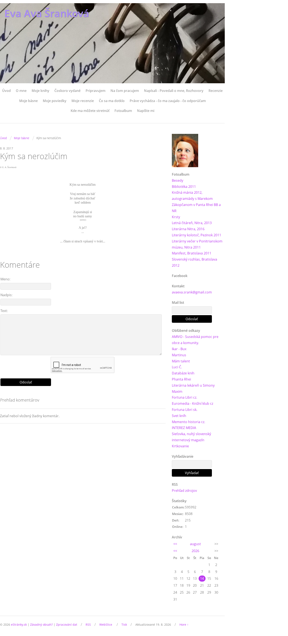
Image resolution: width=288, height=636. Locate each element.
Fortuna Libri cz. (184, 397)
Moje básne (28, 100)
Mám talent (181, 361)
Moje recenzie (82, 100)
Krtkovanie (180, 446)
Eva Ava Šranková (46, 13)
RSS (88, 625)
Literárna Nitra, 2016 (188, 229)
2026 (195, 551)
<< (175, 544)
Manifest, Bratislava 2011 (191, 253)
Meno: (5, 279)
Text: (4, 310)
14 (202, 578)
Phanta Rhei (181, 379)
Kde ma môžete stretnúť (90, 110)
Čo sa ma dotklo (112, 100)
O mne (21, 90)
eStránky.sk (19, 625)
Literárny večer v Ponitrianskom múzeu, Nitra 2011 (197, 244)
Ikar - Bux (179, 349)
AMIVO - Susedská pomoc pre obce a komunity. (195, 339)
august (195, 544)
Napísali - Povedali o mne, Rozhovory (173, 90)
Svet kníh (179, 415)
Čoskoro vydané (67, 90)
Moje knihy (40, 90)
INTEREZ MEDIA (184, 427)
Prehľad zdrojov (184, 490)
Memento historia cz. (188, 422)
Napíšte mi (145, 110)
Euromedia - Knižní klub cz (192, 403)
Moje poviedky (54, 100)
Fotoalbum (123, 110)
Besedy (177, 180)
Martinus (179, 355)
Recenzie (216, 90)
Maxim (177, 391)
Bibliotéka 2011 (184, 186)
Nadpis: (6, 295)
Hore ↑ (183, 625)
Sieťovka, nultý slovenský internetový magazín (191, 437)
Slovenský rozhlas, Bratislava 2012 (194, 262)
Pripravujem (95, 90)
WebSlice (105, 625)
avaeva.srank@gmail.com (192, 292)
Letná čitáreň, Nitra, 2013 (192, 223)
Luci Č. (177, 367)
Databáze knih (183, 373)
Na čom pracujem (124, 90)
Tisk (124, 625)
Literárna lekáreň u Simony (193, 385)
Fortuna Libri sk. (184, 409)
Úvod (6, 90)
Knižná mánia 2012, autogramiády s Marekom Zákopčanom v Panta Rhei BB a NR (196, 201)
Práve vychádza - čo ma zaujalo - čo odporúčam (168, 100)
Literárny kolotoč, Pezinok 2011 (196, 235)
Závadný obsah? (41, 625)
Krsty (176, 217)
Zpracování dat (66, 625)
